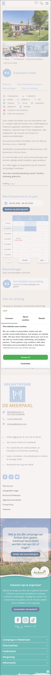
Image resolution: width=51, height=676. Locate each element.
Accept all (25, 357)
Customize (25, 364)
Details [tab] (42, 318)
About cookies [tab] (25, 318)
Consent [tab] (9, 318)
